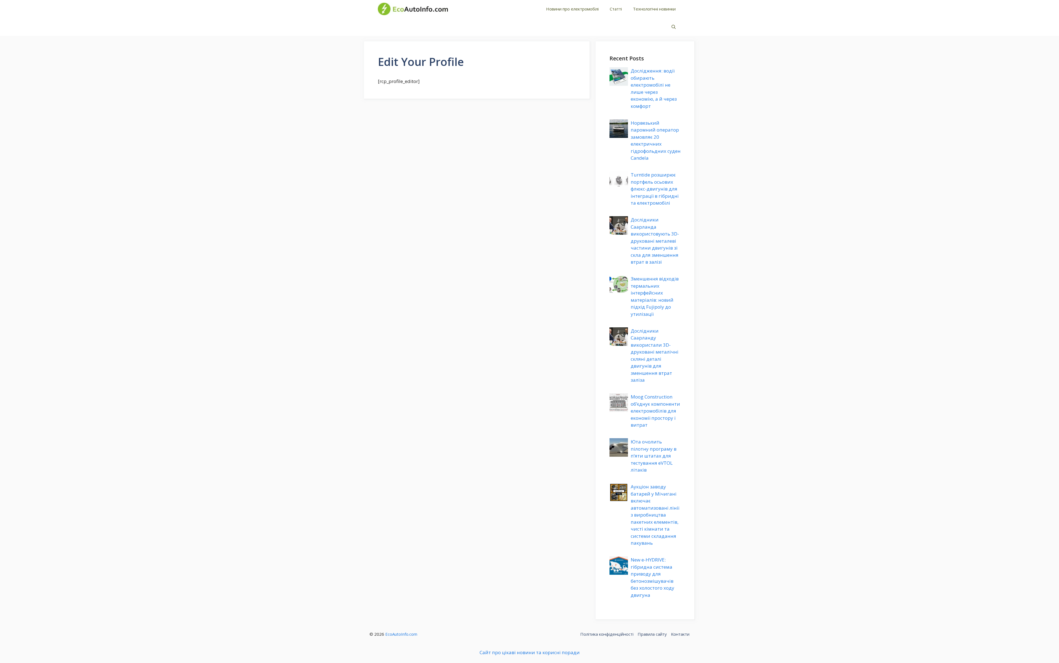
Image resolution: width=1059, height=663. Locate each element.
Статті (616, 9)
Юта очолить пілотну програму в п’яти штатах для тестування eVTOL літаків (653, 456)
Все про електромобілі (492, 9)
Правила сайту (652, 634)
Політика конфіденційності (606, 634)
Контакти (680, 634)
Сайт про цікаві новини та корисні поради (530, 652)
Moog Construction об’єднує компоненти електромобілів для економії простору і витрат (655, 411)
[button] (673, 27)
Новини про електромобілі (572, 9)
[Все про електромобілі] (413, 9)
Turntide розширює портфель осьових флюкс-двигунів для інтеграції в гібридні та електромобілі (655, 189)
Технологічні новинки (654, 9)
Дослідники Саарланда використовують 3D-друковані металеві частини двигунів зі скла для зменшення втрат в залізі (655, 240)
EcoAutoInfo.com (401, 634)
